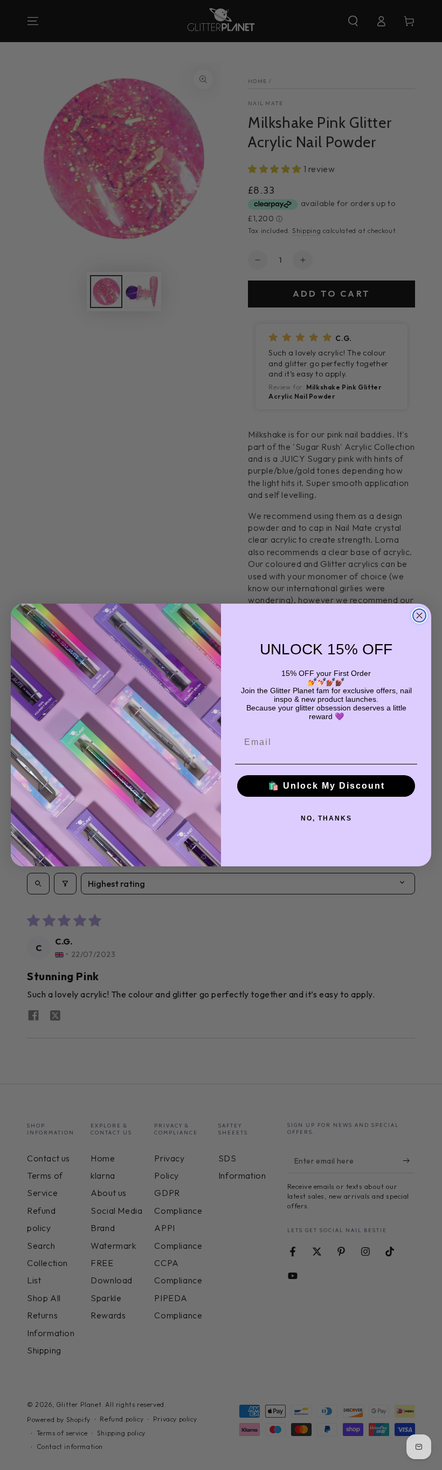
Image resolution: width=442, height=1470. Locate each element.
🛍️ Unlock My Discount (326, 785)
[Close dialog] (419, 615)
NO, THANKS (326, 818)
